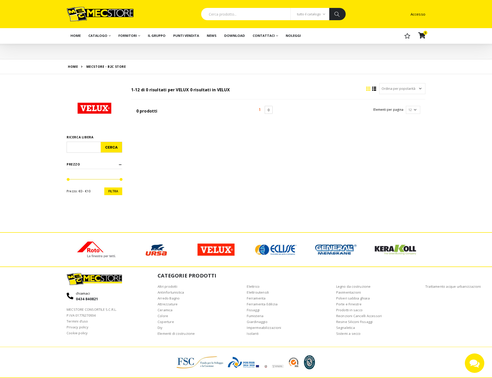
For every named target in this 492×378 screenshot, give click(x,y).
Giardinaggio (257, 321)
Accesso (418, 14)
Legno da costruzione (353, 286)
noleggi (293, 35)
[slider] (68, 179)
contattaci (264, 35)
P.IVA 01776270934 (81, 315)
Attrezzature (168, 304)
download (234, 35)
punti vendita (186, 35)
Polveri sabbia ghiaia (353, 298)
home (73, 66)
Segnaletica (345, 327)
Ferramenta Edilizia (262, 304)
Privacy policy (77, 327)
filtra (113, 191)
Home (75, 35)
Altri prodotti (167, 286)
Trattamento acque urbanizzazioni (453, 286)
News (212, 35)
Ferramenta (256, 298)
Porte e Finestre (349, 304)
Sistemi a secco (348, 333)
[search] (337, 14)
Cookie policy (77, 333)
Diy (160, 327)
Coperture (166, 321)
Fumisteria (255, 316)
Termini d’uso (77, 321)
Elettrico (253, 286)
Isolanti (253, 333)
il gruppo (157, 35)
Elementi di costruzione (176, 333)
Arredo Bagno (169, 298)
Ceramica (165, 310)
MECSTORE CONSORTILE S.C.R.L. (92, 309)
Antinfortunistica (171, 292)
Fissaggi (253, 310)
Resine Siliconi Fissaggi (354, 321)
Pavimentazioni (348, 292)
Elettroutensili (258, 292)
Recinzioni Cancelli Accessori (359, 316)
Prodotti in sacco (349, 310)
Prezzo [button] (73, 164)
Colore (163, 316)
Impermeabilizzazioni (264, 327)
